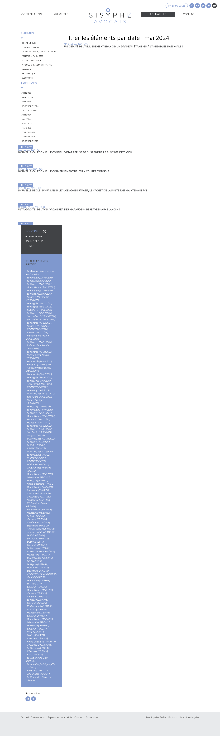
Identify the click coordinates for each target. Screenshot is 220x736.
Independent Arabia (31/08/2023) (37, 356)
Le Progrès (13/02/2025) (39, 303)
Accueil (25, 717)
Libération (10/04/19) (38, 567)
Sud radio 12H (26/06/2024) (41, 316)
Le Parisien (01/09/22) (38, 454)
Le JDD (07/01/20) (36, 535)
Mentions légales (189, 717)
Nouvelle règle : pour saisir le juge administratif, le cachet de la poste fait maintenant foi (82, 190)
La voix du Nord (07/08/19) (41, 551)
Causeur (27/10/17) (37, 615)
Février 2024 (28, 132)
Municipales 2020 (156, 717)
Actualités (158, 14)
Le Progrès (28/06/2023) (39, 377)
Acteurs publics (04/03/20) (41, 528)
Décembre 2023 (29, 141)
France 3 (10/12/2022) (38, 422)
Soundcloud (34, 241)
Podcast (173, 717)
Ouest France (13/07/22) (40, 474)
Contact (189, 14)
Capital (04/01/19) (36, 577)
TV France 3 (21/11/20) (39, 496)
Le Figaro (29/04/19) (37, 564)
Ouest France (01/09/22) (40, 451)
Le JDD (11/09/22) (36, 445)
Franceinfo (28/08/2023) (39, 361)
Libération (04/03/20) (38, 525)
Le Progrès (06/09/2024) (39, 313)
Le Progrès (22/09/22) (38, 441)
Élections (27, 78)
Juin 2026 (26, 93)
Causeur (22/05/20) (37, 519)
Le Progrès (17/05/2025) (39, 284)
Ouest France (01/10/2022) (41, 438)
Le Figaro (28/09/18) (37, 599)
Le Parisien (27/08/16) (38, 648)
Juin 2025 (26, 101)
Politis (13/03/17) (36, 635)
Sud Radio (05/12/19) (38, 538)
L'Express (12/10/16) (37, 638)
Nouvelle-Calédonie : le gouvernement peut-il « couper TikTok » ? (63, 171)
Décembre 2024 (29, 106)
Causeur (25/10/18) (37, 593)
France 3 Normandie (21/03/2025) (37, 298)
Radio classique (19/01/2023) (34, 401)
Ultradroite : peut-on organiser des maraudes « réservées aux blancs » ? (69, 209)
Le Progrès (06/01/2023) (39, 412)
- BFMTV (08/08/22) (35, 457)
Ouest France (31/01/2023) (41, 393)
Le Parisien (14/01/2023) (40, 409)
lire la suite (26, 147)
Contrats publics (31, 47)
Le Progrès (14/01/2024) (39, 342)
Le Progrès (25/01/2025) (39, 306)
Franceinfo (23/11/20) (38, 499)
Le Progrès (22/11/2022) (39, 428)
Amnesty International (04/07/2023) (38, 369)
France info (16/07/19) (38, 554)
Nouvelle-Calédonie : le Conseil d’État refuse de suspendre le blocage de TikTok (75, 152)
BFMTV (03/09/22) (36, 448)
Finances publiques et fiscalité (38, 51)
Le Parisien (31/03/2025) (40, 290)
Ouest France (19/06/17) (40, 619)
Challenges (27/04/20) (38, 522)
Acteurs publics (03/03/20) (41, 532)
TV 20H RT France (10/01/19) (42, 573)
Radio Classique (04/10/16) (41, 641)
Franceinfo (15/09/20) (38, 512)
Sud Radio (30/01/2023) (39, 396)
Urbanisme (27, 69)
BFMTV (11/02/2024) (37, 332)
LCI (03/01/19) (34, 583)
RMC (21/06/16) (35, 654)
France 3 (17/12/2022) (38, 419)
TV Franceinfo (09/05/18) (40, 606)
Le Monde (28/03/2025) (39, 293)
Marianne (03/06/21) (38, 490)
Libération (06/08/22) (38, 464)
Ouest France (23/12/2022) (41, 416)
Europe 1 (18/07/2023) (38, 364)
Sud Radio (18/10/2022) (39, 432)
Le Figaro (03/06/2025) (38, 280)
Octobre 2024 (29, 110)
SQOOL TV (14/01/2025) (39, 309)
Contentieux (28, 43)
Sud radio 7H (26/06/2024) (41, 319)
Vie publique (28, 73)
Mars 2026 (27, 97)
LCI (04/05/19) (34, 561)
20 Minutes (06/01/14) (38, 673)
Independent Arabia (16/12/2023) (37, 347)
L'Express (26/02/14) (37, 670)
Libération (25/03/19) (38, 570)
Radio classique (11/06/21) (41, 483)
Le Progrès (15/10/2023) (39, 351)
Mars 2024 (27, 128)
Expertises (60, 14)
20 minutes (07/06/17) (38, 622)
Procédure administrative (36, 65)
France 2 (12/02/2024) (38, 325)
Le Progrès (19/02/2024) (39, 322)
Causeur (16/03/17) (37, 628)
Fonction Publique (32, 56)
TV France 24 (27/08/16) (39, 644)
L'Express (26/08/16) (37, 651)
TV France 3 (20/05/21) (39, 493)
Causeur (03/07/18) (37, 602)
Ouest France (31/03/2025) (41, 287)
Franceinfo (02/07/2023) (39, 374)
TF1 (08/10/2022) (35, 435)
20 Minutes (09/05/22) (38, 477)
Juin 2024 (26, 115)
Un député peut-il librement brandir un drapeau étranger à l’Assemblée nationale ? (123, 46)
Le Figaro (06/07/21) (37, 480)
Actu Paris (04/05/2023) (39, 383)
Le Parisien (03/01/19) (38, 580)
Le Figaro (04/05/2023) (38, 380)
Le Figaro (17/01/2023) (38, 406)
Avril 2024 (27, 123)
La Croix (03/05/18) (37, 609)
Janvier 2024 (28, 136)
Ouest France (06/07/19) (40, 557)
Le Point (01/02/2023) (38, 390)
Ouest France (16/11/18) (40, 590)
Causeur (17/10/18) (37, 596)
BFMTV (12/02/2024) (37, 329)
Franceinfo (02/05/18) (38, 612)
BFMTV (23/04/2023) (37, 387)
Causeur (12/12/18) (37, 586)
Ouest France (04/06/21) (40, 486)
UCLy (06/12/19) (35, 541)
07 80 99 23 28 (176, 5)
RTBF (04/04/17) (35, 631)
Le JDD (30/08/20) (36, 515)
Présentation (31, 14)
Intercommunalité (31, 60)
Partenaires (92, 717)
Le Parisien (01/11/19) (38, 548)
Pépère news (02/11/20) (39, 509)
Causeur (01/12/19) (37, 544)
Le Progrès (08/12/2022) (39, 425)
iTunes (29, 246)
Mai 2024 (26, 119)
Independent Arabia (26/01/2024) (37, 337)
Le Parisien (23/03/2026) (40, 277)
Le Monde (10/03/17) (38, 625)
